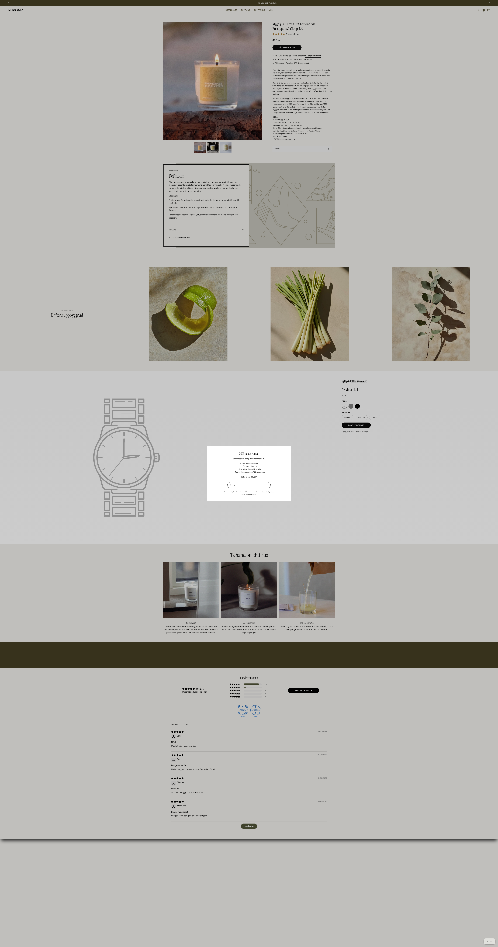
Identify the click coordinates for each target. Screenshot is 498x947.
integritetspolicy (268, 492)
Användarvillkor (247, 494)
